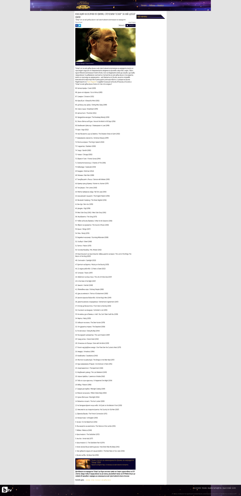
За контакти (197, 488)
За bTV (234, 488)
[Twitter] (79, 25)
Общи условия (226, 488)
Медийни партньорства (215, 488)
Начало (143, 5)
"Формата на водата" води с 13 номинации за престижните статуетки (109, 464)
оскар (92, 480)
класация (97, 480)
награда (88, 480)
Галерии (161, 5)
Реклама (204, 488)
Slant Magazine (92, 82)
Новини (152, 5)
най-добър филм (106, 480)
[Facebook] (76, 25)
